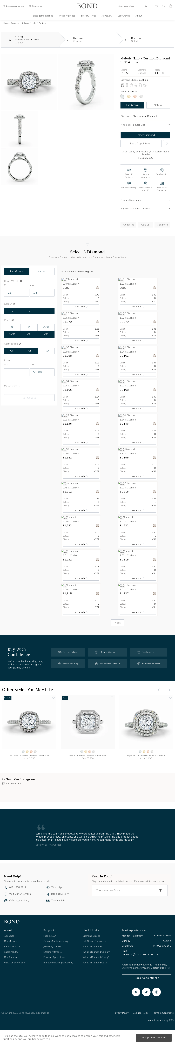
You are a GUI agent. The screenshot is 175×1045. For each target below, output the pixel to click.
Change (19, 42)
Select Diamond (145, 135)
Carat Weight (17, 281)
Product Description (131, 200)
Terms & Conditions (163, 1013)
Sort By (65, 271)
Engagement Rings (43, 15)
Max (32, 285)
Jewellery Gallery (52, 946)
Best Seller (7, 698)
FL (12, 327)
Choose (77, 41)
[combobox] (133, 6)
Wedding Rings (67, 15)
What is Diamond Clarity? (96, 957)
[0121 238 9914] (6, 888)
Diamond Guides (91, 936)
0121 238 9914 (17, 887)
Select (134, 41)
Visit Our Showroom (20, 893)
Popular (65, 698)
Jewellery (107, 15)
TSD (171, 1020)
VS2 (46, 334)
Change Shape (119, 257)
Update (31, 398)
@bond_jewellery (19, 900)
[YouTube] (146, 992)
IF (29, 327)
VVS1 (46, 327)
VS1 (29, 334)
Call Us (145, 224)
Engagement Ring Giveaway (58, 962)
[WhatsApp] (47, 888)
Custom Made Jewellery (55, 941)
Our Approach (11, 957)
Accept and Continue (153, 1037)
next (117, 623)
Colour (14, 304)
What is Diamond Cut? (94, 946)
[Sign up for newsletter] (160, 890)
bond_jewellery (60, 893)
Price (7, 360)
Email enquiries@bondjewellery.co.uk (140, 952)
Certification (14, 343)
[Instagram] (156, 992)
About (139, 15)
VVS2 (12, 334)
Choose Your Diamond (145, 116)
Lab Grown (124, 15)
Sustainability (11, 952)
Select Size (139, 124)
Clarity (13, 320)
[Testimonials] (48, 900)
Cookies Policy (140, 1013)
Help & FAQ (49, 936)
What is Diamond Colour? (96, 952)
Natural (158, 105)
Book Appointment (141, 143)
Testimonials (58, 900)
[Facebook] (136, 992)
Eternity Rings (88, 15)
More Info (80, 306)
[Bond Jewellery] (87, 6)
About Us (9, 936)
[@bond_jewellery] (5, 901)
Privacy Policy (121, 1013)
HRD (46, 351)
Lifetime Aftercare (52, 952)
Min (6, 285)
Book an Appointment (54, 957)
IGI (29, 350)
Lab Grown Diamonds (94, 941)
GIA (12, 350)
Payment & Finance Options (135, 208)
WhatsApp (128, 224)
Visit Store (162, 224)
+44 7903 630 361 (161, 945)
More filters (10, 386)
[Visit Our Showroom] (6, 894)
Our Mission (10, 941)
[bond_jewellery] (48, 894)
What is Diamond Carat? (95, 962)
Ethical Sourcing (12, 946)
